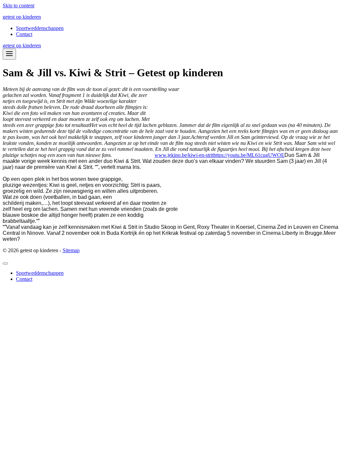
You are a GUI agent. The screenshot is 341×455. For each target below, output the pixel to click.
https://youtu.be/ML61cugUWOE (248, 155)
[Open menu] (9, 54)
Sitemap (71, 250)
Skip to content (18, 5)
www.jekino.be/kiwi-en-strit (184, 155)
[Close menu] (5, 263)
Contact (24, 34)
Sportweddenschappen (40, 28)
